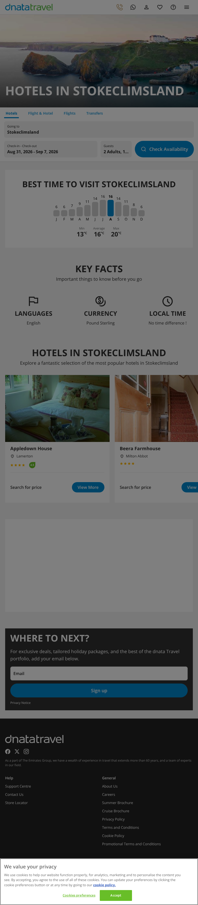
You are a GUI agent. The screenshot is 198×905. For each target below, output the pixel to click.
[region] (99, 881)
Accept (115, 895)
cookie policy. (104, 885)
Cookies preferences (79, 895)
